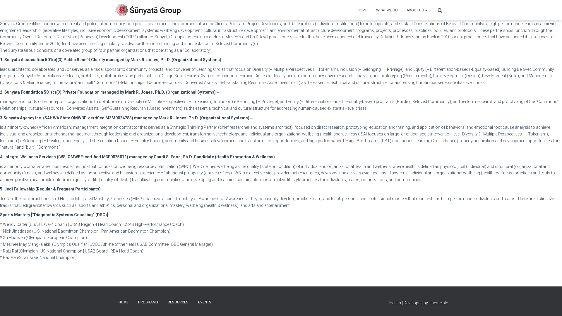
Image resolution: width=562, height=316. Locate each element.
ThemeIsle (438, 302)
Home (362, 10)
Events (204, 302)
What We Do (387, 10)
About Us (415, 10)
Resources (178, 302)
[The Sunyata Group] (149, 10)
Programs (148, 302)
